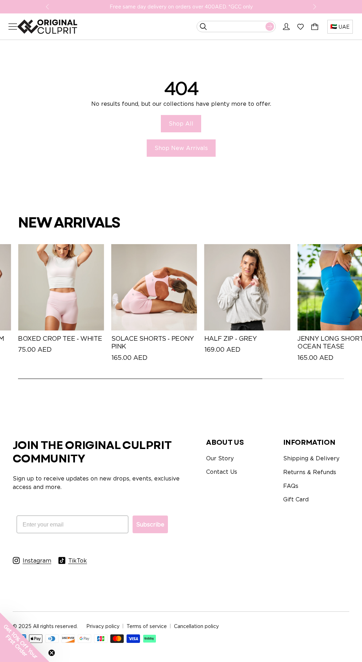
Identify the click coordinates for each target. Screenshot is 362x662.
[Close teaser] (51, 652)
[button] (24, 637)
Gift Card (296, 499)
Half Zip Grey (199, 338)
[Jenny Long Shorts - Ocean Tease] (308, 287)
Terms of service (147, 626)
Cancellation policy (196, 626)
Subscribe (150, 524)
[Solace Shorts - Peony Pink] (122, 287)
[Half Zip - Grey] (215, 287)
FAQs (290, 486)
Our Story (220, 458)
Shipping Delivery (311, 458)
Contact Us (221, 471)
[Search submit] (269, 26)
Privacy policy (102, 626)
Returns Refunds (309, 472)
